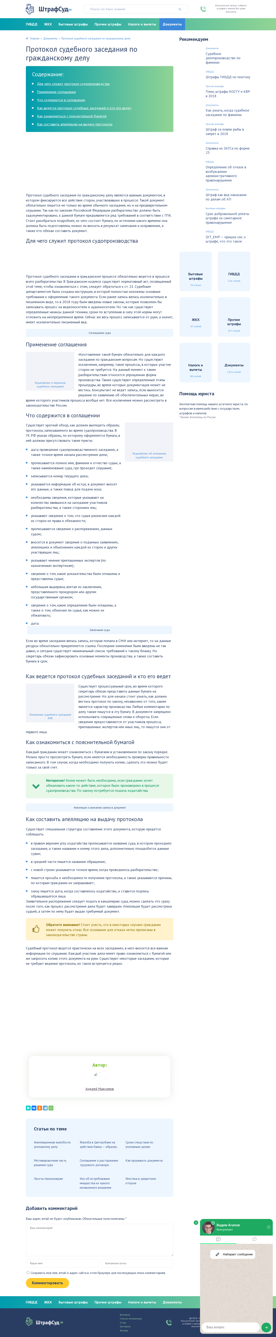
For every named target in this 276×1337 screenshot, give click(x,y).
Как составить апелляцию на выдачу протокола (74, 124)
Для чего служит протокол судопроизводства (73, 83)
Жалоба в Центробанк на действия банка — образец (98, 1144)
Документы (172, 24)
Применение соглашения (56, 92)
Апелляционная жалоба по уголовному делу (52, 1144)
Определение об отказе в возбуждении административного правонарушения (226, 173)
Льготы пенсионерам (48, 1179)
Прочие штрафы (108, 24)
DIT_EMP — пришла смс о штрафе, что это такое (226, 239)
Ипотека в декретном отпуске (140, 1181)
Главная (34, 38)
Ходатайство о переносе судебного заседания (50, 384)
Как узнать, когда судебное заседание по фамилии (227, 112)
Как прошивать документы (144, 1160)
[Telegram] (45, 1108)
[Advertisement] (99, 164)
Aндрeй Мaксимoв (99, 1089)
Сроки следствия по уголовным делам (139, 1144)
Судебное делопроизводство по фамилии (223, 58)
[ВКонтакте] (34, 1108)
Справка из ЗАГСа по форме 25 (228, 150)
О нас (123, 1322)
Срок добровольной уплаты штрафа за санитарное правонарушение (227, 218)
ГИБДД (31, 24)
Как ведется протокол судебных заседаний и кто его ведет (84, 108)
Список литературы (131, 1318)
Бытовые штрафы (73, 24)
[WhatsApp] (50, 1108)
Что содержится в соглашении (61, 100)
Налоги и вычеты (142, 24)
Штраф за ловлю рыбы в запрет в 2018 (225, 131)
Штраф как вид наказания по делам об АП (226, 197)
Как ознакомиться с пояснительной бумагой (71, 116)
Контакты (125, 1314)
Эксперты (125, 1326)
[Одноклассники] (39, 1108)
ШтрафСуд (55, 9)
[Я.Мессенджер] (28, 1108)
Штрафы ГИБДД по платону (228, 77)
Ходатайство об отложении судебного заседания (149, 455)
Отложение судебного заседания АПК (50, 716)
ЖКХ (48, 24)
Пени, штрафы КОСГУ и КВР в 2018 (228, 93)
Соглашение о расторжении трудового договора (99, 1162)
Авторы (124, 1330)
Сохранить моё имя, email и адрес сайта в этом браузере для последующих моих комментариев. (98, 1273)
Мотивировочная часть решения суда (50, 1162)
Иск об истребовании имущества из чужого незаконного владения (95, 1183)
